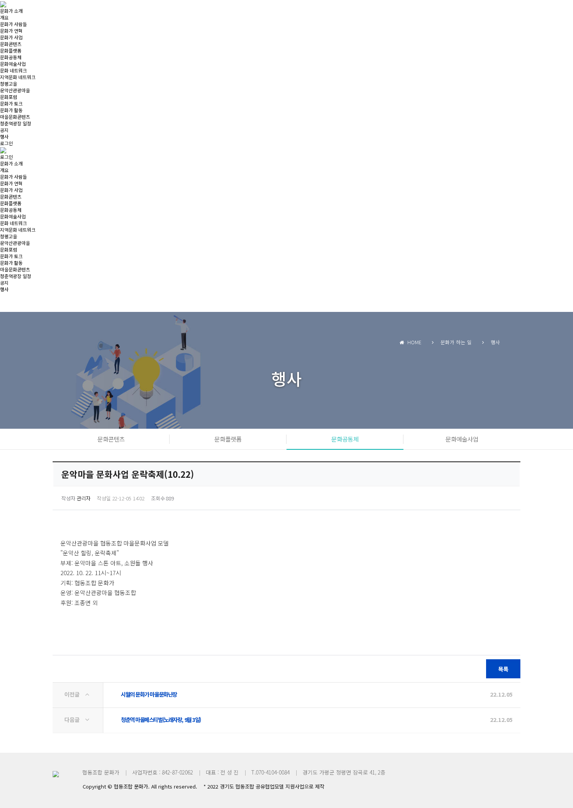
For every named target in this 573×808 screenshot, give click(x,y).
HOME (412, 342)
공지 (4, 130)
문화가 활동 (11, 110)
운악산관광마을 (15, 90)
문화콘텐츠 (10, 43)
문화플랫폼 (10, 50)
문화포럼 (8, 96)
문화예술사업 (13, 63)
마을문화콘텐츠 (15, 116)
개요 (4, 17)
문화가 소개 (11, 10)
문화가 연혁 (11, 30)
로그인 (6, 143)
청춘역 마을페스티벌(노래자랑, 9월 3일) (161, 719)
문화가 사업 (11, 37)
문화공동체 (10, 57)
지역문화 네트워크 (17, 77)
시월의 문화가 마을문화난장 (149, 694)
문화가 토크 (11, 103)
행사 (4, 136)
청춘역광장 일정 (15, 123)
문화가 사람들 (13, 24)
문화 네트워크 (13, 70)
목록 (503, 669)
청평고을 (8, 83)
